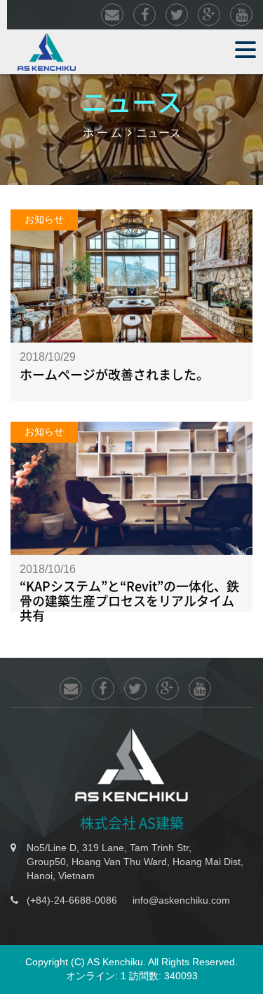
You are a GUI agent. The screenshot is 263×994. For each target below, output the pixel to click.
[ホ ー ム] (47, 51)
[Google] (209, 15)
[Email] (112, 15)
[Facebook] (144, 15)
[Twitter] (177, 15)
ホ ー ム (102, 132)
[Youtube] (241, 15)
